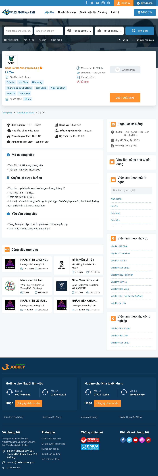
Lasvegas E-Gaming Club (32, 264)
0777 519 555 (13, 467)
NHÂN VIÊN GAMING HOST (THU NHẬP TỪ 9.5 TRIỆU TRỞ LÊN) (34, 260)
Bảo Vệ (114, 206)
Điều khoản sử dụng (51, 454)
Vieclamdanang (89, 417)
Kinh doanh (13, 40)
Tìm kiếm (143, 30)
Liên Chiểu (41, 88)
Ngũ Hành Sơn (58, 88)
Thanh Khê (24, 93)
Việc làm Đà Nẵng (13, 417)
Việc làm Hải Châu (119, 246)
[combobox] (79, 31)
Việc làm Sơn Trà (119, 260)
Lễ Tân (9, 72)
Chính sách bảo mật (51, 438)
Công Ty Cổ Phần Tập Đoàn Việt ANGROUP (85, 286)
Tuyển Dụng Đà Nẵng (130, 417)
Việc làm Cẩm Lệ (119, 282)
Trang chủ (7, 112)
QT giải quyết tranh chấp (53, 444)
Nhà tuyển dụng (67, 12)
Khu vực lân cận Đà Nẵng (19, 88)
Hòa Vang (37, 82)
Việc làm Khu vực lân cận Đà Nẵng (127, 296)
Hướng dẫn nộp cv (50, 449)
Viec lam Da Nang (51, 417)
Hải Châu (23, 82)
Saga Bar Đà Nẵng (25, 112)
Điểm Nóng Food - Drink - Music (84, 266)
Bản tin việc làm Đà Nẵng (93, 12)
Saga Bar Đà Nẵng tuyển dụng (22, 68)
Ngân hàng (56, 40)
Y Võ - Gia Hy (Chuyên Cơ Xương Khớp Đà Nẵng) (32, 286)
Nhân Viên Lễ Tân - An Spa (86, 280)
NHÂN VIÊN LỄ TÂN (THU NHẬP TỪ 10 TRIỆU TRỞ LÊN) (32, 301)
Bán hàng (115, 213)
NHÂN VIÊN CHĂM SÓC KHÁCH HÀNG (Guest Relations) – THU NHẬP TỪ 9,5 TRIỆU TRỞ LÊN (84, 301)
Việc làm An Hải (118, 303)
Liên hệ (115, 12)
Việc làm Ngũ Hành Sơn (122, 275)
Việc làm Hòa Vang (120, 289)
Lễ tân (28, 99)
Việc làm (49, 12)
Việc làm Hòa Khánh (120, 328)
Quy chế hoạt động (51, 459)
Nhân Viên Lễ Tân (83, 259)
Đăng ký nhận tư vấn (29, 403)
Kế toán (42, 40)
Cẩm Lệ (10, 82)
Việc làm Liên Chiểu (120, 267)
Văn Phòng (28, 40)
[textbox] (79, 31)
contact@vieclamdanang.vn (20, 462)
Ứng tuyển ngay (125, 98)
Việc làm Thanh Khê (120, 253)
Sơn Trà (11, 93)
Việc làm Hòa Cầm (119, 335)
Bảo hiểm (115, 220)
